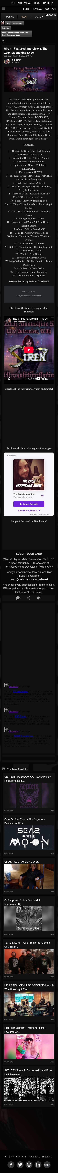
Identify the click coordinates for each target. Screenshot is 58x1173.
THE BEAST (16, 60)
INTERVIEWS (24, 3)
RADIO (46, 3)
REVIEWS (37, 8)
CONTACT (50, 8)
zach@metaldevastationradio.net (29, 579)
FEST (26, 8)
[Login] (51, 3)
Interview (5, 28)
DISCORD (50, 14)
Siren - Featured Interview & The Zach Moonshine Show (15, 33)
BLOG (37, 3)
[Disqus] (28, 641)
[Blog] (3, 40)
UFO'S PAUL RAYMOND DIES (21, 861)
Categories (17, 23)
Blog (8, 23)
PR (13, 3)
